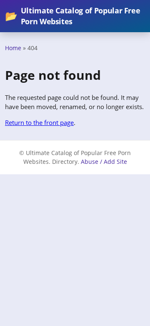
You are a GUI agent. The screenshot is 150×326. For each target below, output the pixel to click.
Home (13, 48)
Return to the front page (39, 122)
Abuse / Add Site (104, 162)
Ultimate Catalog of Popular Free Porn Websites (72, 15)
